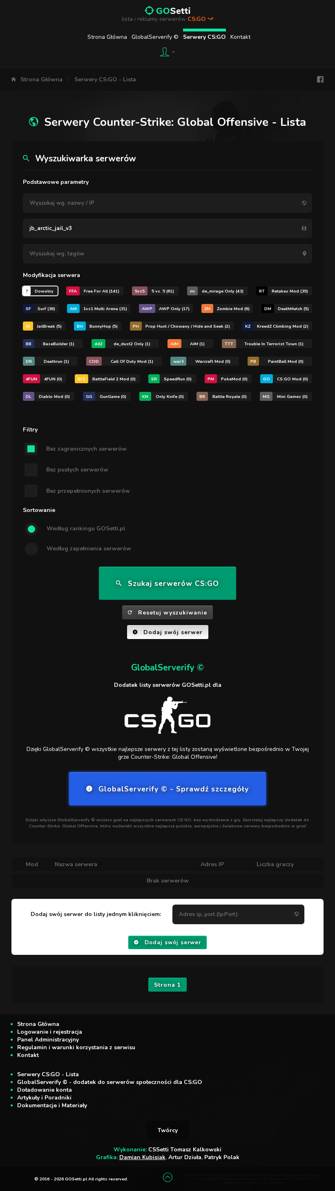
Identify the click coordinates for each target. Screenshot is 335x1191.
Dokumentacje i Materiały (52, 1105)
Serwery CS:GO (204, 37)
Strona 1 (167, 985)
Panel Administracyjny (48, 1040)
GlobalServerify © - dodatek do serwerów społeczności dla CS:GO (109, 1082)
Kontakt (240, 37)
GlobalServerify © (155, 37)
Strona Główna (107, 37)
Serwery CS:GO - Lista (105, 79)
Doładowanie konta (44, 1090)
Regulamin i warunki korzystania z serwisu (76, 1047)
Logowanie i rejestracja (49, 1032)
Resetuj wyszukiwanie (172, 613)
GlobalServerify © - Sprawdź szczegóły (173, 789)
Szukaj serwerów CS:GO (173, 583)
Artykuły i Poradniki (44, 1098)
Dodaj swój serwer (173, 632)
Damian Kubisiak (142, 1157)
